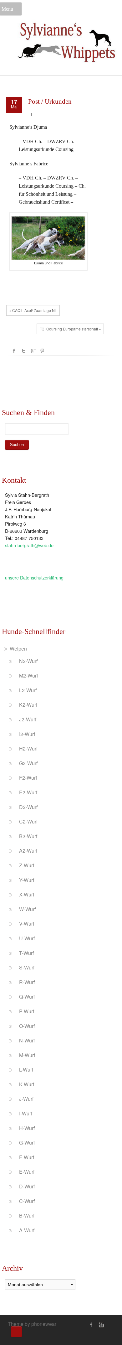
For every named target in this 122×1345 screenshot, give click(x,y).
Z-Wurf (26, 865)
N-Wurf (27, 1040)
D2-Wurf (28, 807)
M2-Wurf (28, 675)
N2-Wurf (28, 661)
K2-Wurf (28, 704)
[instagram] (100, 1324)
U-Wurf (27, 938)
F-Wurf (26, 1157)
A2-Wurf (28, 850)
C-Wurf (27, 1201)
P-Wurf (26, 1011)
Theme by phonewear (32, 1323)
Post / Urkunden (50, 101)
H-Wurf (27, 1128)
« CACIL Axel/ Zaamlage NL (33, 310)
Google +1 (33, 351)
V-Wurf (26, 923)
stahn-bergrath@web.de (29, 545)
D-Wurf (27, 1186)
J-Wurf (26, 1098)
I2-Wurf (27, 734)
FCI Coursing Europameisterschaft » (70, 328)
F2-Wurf (28, 777)
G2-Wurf (28, 763)
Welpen (18, 648)
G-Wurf (27, 1142)
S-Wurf (26, 967)
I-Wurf (25, 1113)
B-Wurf (26, 1215)
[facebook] (91, 1324)
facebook (14, 351)
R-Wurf (27, 982)
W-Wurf (27, 909)
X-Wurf (26, 894)
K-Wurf (26, 1084)
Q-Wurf (27, 996)
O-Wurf (27, 1026)
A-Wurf (26, 1230)
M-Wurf (27, 1055)
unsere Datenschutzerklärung (34, 577)
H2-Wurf (28, 748)
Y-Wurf (26, 880)
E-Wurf (26, 1171)
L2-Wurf (28, 690)
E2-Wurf (28, 792)
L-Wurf (26, 1069)
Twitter (23, 351)
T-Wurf (26, 953)
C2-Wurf (28, 821)
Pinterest (42, 351)
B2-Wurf (28, 836)
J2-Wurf (27, 719)
